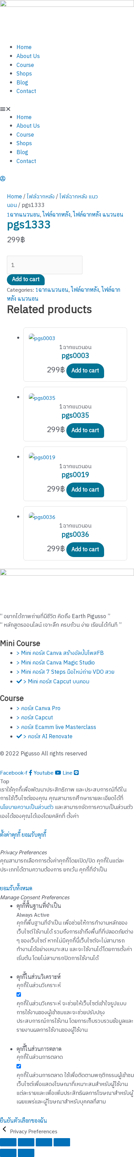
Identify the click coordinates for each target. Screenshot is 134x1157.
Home (24, 47)
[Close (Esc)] (62, 1142)
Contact (26, 91)
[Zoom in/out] (8, 1142)
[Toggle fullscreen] (26, 1142)
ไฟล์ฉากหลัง (41, 196)
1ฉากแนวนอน (23, 214)
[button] (67, 108)
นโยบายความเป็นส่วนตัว (27, 807)
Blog (22, 83)
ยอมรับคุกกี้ (34, 834)
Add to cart (26, 279)
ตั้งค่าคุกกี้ (10, 834)
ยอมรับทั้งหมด (16, 888)
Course (25, 65)
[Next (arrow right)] (26, 1153)
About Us (28, 56)
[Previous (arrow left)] (8, 1153)
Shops (24, 74)
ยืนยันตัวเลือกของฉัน (23, 1120)
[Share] (44, 1142)
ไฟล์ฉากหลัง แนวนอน (98, 214)
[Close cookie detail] (5, 1131)
